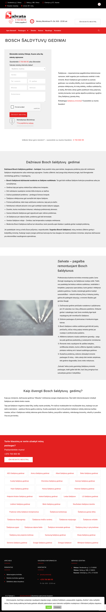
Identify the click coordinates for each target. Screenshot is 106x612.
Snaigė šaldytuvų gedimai (42, 543)
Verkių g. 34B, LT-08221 (84, 570)
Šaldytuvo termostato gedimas (59, 527)
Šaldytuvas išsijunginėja (16, 519)
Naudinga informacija (47, 560)
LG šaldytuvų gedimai (90, 496)
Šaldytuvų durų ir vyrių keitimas (87, 527)
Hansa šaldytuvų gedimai (51, 489)
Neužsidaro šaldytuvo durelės (84, 504)
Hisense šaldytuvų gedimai (84, 489)
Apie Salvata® (11, 30)
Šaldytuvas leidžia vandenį (42, 519)
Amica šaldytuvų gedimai (40, 473)
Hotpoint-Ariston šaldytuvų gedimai (20, 496)
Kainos (40, 30)
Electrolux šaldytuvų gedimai (52, 481)
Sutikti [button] (49, 607)
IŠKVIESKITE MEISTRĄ (87, 22)
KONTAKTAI (42, 567)
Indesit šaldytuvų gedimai (48, 496)
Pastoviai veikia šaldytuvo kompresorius (24, 512)
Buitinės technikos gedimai (15, 578)
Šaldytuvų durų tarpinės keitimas (21, 535)
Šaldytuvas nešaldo (90, 519)
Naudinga (48, 30)
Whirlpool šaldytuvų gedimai (87, 543)
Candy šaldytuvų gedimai (19, 481)
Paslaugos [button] (22, 30)
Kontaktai (57, 30)
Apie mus (8, 560)
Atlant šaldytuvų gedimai (65, 473)
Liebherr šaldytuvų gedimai (20, 504)
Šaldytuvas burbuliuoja (58, 512)
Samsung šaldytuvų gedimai (55, 535)
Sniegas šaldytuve (65, 543)
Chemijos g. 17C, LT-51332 (86, 573)
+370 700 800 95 (46, 580)
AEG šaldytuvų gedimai (15, 473)
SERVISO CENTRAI (78, 560)
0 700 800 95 (20, 20)
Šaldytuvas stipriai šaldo (33, 527)
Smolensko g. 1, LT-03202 (85, 567)
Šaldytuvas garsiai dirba (87, 512)
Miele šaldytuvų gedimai (51, 504)
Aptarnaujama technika (14, 574)
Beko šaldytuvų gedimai (89, 473)
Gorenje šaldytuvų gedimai (85, 481)
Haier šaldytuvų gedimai (19, 489)
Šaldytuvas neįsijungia (67, 519)
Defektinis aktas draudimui (15, 581)
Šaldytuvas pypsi (13, 527)
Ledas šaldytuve (70, 496)
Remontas (8, 567)
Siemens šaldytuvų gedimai (17, 543)
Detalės (33, 30)
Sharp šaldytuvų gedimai (86, 535)
